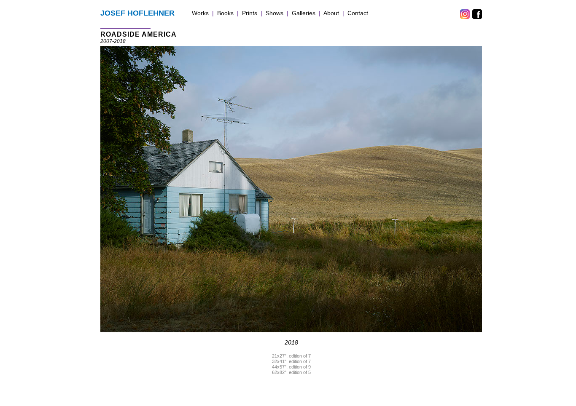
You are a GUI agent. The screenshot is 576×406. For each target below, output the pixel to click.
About (331, 13)
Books (225, 13)
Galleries (303, 13)
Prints (249, 13)
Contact (357, 13)
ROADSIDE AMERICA (138, 34)
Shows (274, 13)
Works (200, 13)
